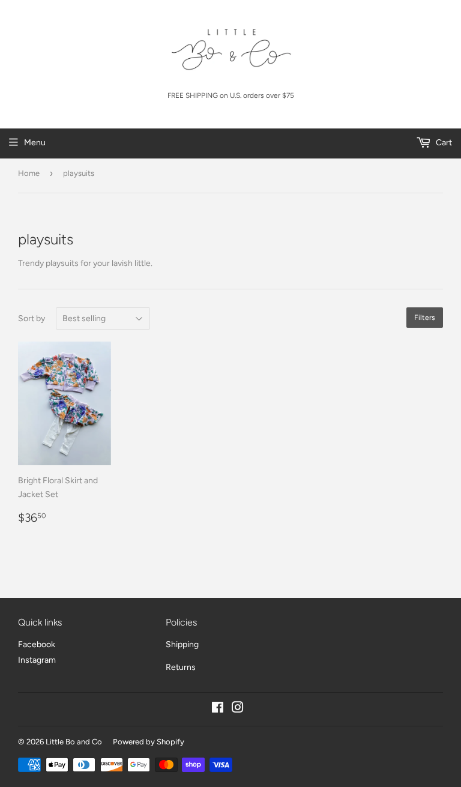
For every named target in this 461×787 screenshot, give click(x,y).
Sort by (31, 318)
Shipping (182, 644)
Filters (424, 317)
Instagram (37, 660)
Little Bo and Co (74, 741)
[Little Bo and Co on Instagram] (238, 709)
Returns (181, 667)
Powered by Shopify (148, 741)
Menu (35, 142)
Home (29, 173)
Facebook (36, 644)
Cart (443, 142)
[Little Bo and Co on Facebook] (217, 709)
